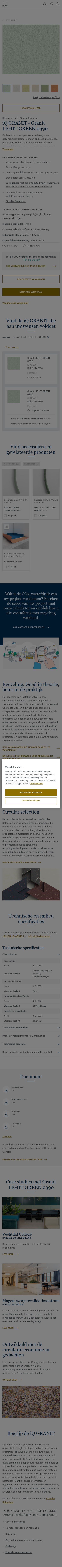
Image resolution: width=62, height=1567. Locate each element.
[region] (31, 783)
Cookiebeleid (36, 783)
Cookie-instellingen (31, 800)
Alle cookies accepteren (31, 792)
